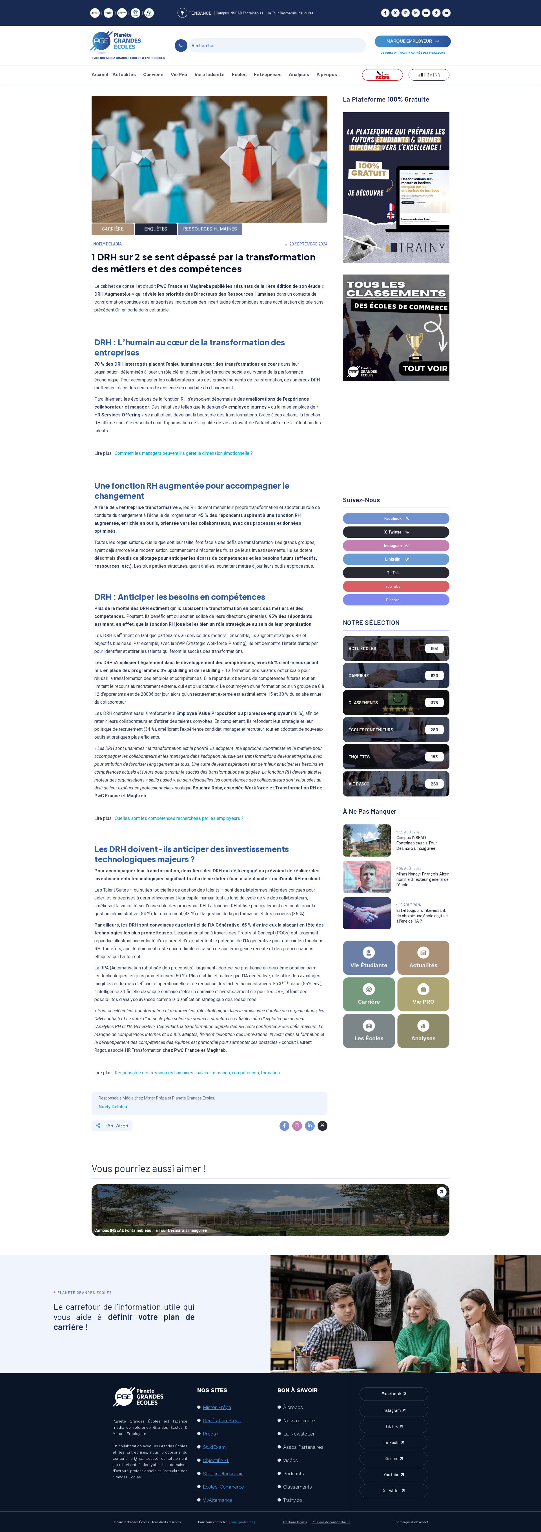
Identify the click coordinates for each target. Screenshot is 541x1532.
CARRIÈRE (113, 229)
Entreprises (267, 75)
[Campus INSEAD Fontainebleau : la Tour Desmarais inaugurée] (367, 840)
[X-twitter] (395, 12)
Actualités (124, 75)
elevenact (421, 1522)
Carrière (153, 75)
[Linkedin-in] (415, 12)
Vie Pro (179, 75)
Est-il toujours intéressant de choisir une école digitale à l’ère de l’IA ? (422, 916)
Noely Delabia (107, 244)
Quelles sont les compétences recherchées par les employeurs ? (178, 818)
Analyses (299, 75)
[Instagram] (405, 12)
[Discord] (446, 12)
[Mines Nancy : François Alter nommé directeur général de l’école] (367, 877)
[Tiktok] (436, 12)
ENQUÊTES (155, 229)
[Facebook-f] (385, 12)
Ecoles (239, 75)
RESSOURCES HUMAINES (210, 229)
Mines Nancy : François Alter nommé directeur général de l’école (422, 879)
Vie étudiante (209, 75)
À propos (326, 75)
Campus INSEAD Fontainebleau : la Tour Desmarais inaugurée (265, 13)
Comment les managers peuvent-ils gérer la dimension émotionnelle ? (183, 453)
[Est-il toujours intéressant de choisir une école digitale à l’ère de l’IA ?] (367, 913)
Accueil (100, 75)
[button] (125, 75)
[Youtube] (426, 12)
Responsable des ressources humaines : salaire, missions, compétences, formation (197, 1073)
